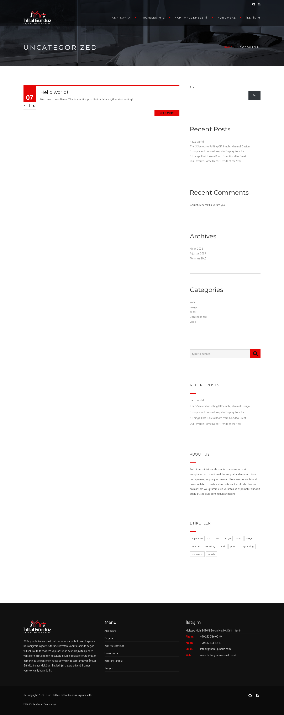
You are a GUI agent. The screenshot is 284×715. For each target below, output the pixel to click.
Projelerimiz (153, 17)
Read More (167, 113)
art (208, 538)
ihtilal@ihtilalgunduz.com (215, 649)
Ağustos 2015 (198, 253)
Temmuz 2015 (198, 258)
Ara (192, 87)
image (193, 307)
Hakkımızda (111, 653)
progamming (247, 546)
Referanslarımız (113, 661)
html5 (239, 538)
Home (228, 47)
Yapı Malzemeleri (191, 17)
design (227, 538)
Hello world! (54, 92)
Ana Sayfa (121, 17)
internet (196, 546)
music (223, 546)
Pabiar (27, 704)
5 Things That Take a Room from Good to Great (218, 156)
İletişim (253, 17)
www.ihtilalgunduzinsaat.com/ (218, 655)
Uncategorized (198, 317)
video (193, 322)
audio (193, 302)
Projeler (109, 638)
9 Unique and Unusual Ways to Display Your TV (217, 151)
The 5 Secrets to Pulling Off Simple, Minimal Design (220, 146)
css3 (217, 538)
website (211, 554)
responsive (197, 554)
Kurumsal (226, 17)
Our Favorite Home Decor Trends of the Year (215, 161)
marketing (210, 546)
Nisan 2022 (196, 248)
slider (193, 312)
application (197, 538)
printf (233, 546)
